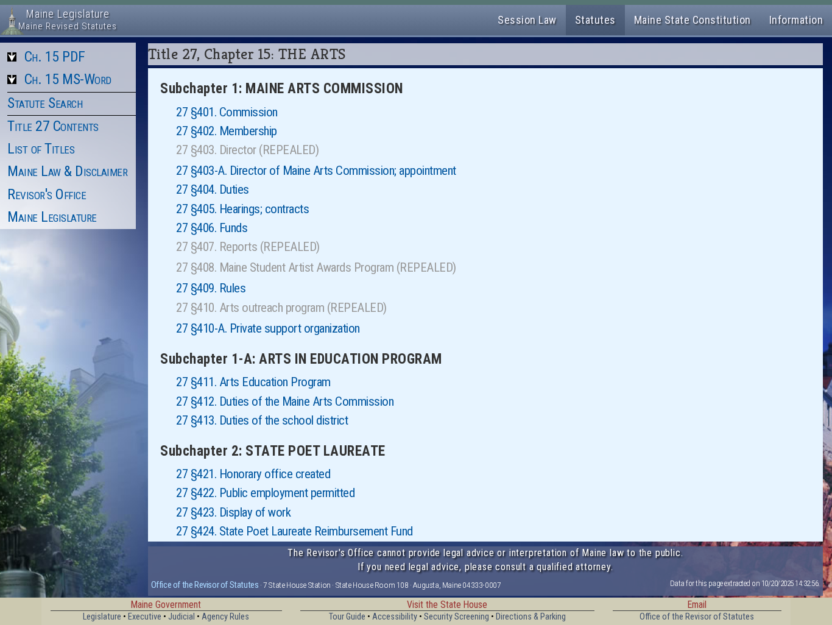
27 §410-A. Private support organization (268, 328)
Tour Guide (347, 617)
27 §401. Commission (227, 112)
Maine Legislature (52, 216)
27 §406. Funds (211, 228)
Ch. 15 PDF (54, 56)
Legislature (102, 617)
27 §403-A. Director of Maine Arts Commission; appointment (316, 170)
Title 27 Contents (53, 126)
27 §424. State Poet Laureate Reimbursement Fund (294, 531)
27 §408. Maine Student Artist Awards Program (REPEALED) (316, 267)
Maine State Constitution (692, 19)
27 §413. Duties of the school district (262, 420)
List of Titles (40, 148)
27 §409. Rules (210, 288)
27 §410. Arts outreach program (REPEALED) (281, 307)
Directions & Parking (531, 617)
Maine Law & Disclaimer (67, 171)
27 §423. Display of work (233, 512)
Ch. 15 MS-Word (67, 79)
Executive (144, 617)
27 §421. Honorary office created (253, 474)
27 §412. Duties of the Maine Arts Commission (284, 401)
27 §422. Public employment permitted (265, 493)
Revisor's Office (46, 194)
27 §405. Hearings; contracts (242, 209)
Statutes (595, 19)
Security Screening (456, 617)
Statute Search (44, 102)
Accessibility (394, 617)
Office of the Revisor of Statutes (205, 584)
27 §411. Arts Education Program (253, 382)
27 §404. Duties (212, 189)
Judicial (181, 617)
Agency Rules (225, 617)
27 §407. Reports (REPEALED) (248, 246)
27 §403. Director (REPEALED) (247, 150)
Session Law (527, 19)
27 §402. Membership (226, 131)
